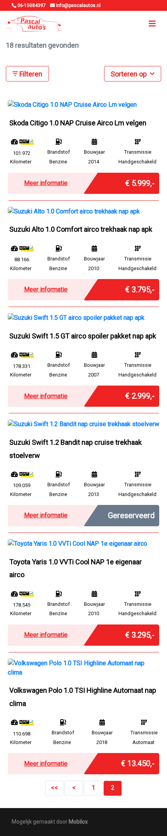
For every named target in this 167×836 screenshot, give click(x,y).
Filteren (30, 74)
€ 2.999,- (140, 394)
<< (54, 787)
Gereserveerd (131, 515)
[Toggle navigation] (152, 23)
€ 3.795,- (140, 287)
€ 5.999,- (140, 181)
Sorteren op (129, 74)
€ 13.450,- (138, 761)
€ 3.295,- (140, 633)
